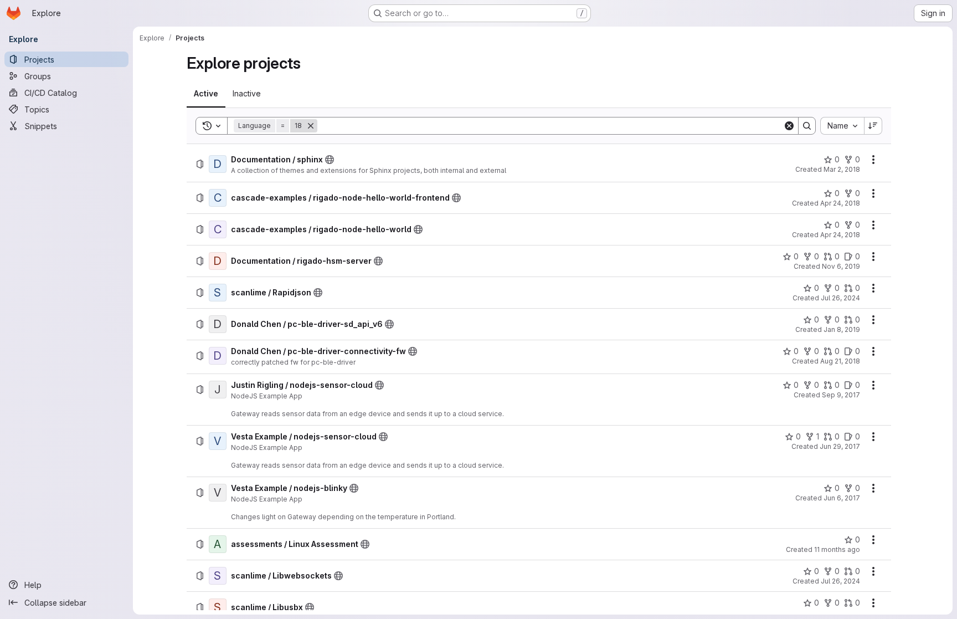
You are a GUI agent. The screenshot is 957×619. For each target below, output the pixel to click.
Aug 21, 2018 (840, 361)
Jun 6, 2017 (842, 498)
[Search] (807, 126)
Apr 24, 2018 (840, 203)
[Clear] (789, 125)
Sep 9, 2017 (841, 395)
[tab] (206, 94)
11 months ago (837, 549)
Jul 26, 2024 (840, 298)
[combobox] (842, 126)
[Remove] (310, 125)
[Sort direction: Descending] (873, 126)
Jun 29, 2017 (840, 446)
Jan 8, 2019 (842, 329)
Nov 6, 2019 (841, 266)
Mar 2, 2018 (842, 169)
